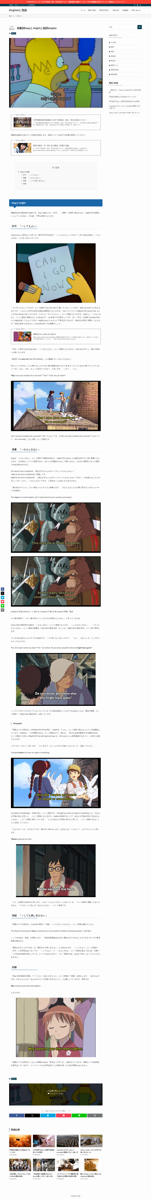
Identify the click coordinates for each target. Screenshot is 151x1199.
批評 (112, 47)
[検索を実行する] (139, 27)
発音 (112, 51)
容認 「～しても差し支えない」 (34, 181)
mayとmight (25, 172)
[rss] (137, 5)
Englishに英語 (18, 10)
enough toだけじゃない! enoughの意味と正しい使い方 (125, 107)
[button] (16, 1115)
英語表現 (114, 74)
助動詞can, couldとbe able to (44, 334)
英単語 (113, 56)
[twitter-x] (134, 5)
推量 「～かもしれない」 (32, 178)
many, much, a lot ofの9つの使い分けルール (124, 113)
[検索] (140, 5)
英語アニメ (115, 65)
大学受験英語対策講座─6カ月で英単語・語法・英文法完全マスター (60, 120)
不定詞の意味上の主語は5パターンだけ (122, 97)
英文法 (13, 33)
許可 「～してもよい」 (31, 175)
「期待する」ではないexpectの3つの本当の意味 (125, 91)
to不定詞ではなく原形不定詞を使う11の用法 (124, 101)
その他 (113, 42)
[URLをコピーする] (94, 1115)
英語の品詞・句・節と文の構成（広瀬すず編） (51, 145)
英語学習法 (115, 70)
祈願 (24, 184)
